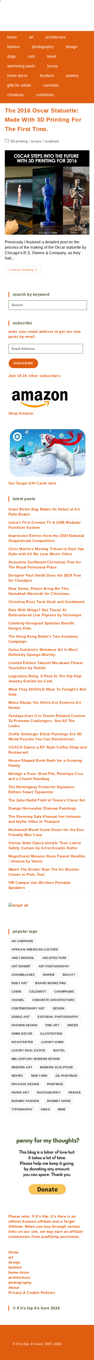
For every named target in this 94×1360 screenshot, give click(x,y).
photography (48, 1092)
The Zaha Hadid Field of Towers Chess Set (46, 800)
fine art (52, 1025)
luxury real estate (29, 1050)
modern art (22, 1067)
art (10, 1257)
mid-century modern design (36, 1059)
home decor (22, 1033)
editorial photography (58, 1017)
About (14, 1287)
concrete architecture (53, 1000)
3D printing (18, 141)
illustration (51, 1033)
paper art (20, 1092)
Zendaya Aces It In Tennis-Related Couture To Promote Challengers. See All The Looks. (47, 721)
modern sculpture (56, 1067)
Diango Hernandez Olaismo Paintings (42, 808)
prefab (74, 1092)
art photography (54, 966)
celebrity (38, 991)
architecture (54, 958)
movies (17, 1075)
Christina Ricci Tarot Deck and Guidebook (46, 602)
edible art (21, 1017)
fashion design (25, 1025)
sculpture (52, 141)
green (72, 1025)
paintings (55, 1084)
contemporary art (28, 1008)
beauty (69, 974)
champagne (64, 991)
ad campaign (22, 941)
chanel (18, 1000)
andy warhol (23, 958)
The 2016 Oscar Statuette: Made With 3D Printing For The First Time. (43, 119)
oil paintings (66, 1075)
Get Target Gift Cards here (32, 483)
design (58, 1008)
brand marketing (50, 983)
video (45, 1109)
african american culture (35, 949)
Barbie (49, 974)
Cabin (16, 991)
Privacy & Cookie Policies (31, 1293)
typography (22, 1109)
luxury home (52, 1042)
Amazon (30, 1221)
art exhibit (21, 966)
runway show (58, 1101)
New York (39, 1075)
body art (19, 983)
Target (69, 1221)
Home (13, 1252)
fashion (15, 1267)
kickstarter (22, 1042)
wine (62, 1109)
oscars (36, 141)
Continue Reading (25, 271)
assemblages (23, 974)
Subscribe (23, 363)
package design (25, 1084)
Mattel (59, 1050)
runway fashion (25, 1101)
